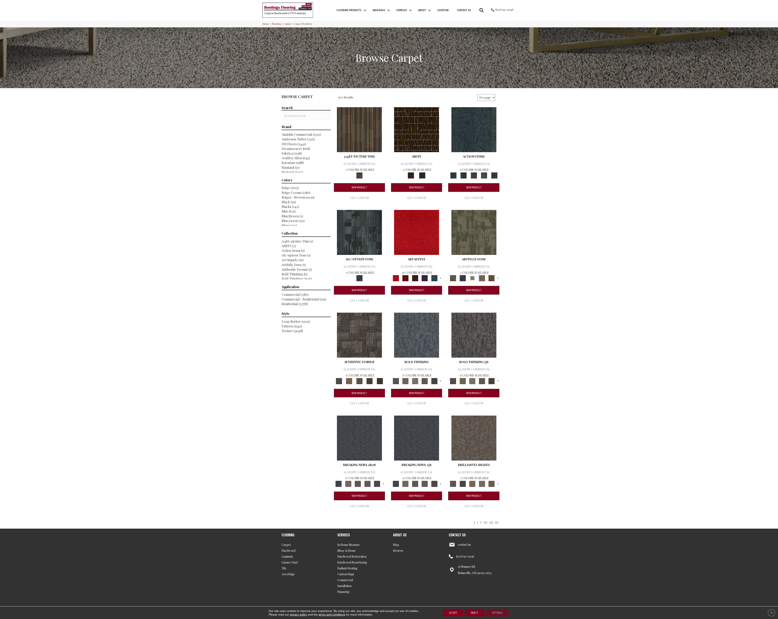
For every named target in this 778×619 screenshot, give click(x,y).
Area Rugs (379, 10)
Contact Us (464, 10)
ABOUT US (400, 534)
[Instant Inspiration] (491, 483)
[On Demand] (377, 483)
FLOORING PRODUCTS (349, 10)
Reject (474, 613)
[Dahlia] (405, 278)
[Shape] (416, 335)
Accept (453, 613)
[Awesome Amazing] (482, 278)
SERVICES (343, 534)
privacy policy (298, 614)
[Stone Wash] (434, 278)
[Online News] (359, 437)
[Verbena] (424, 278)
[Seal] (434, 380)
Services (401, 10)
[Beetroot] (415, 278)
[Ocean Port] (463, 175)
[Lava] (415, 380)
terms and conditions (331, 614)
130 (491, 522)
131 (496, 522)
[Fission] (424, 380)
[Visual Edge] (359, 335)
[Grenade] (405, 380)
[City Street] (494, 175)
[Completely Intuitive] (472, 483)
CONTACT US (457, 534)
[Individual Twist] (359, 380)
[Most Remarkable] (462, 278)
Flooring (276, 23)
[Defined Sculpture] (349, 380)
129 (485, 522)
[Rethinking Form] (369, 380)
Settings (497, 613)
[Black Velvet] (422, 175)
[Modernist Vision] (472, 278)
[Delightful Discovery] (473, 232)
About (422, 10)
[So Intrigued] (473, 437)
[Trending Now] (348, 483)
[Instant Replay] (367, 483)
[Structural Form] (379, 380)
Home (265, 23)
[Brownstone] (473, 175)
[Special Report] (358, 483)
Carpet (287, 23)
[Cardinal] (416, 232)
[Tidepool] (473, 129)
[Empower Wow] (482, 483)
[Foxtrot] (359, 232)
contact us (464, 544)
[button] (364, 10)
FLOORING (288, 534)
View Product (359, 187)
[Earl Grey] (484, 175)
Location (443, 10)
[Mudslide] (359, 129)
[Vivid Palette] (491, 278)
